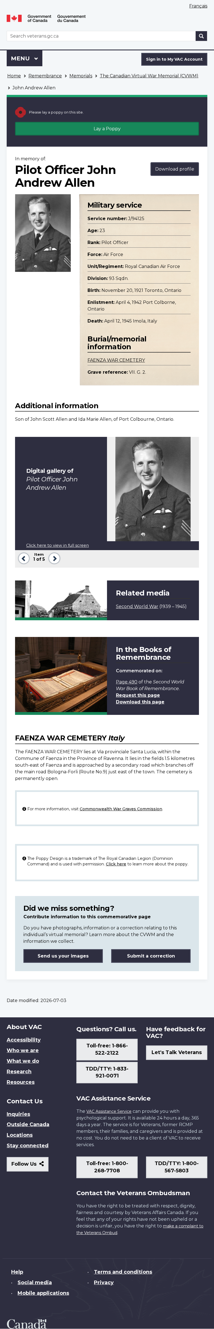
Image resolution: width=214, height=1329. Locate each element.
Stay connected (27, 1146)
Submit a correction (151, 956)
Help (17, 1272)
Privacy (104, 1282)
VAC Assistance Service (109, 1111)
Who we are (23, 1050)
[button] (22, 558)
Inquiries (18, 1114)
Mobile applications (43, 1293)
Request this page (138, 695)
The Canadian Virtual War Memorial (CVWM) (149, 75)
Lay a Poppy (107, 128)
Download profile (174, 169)
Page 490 (126, 682)
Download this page (140, 702)
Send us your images (63, 956)
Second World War (137, 606)
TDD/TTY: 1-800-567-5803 (177, 1167)
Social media (35, 1282)
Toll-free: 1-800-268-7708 (107, 1167)
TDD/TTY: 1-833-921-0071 (107, 1072)
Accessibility (24, 1040)
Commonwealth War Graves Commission (121, 808)
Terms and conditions (123, 1272)
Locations (20, 1135)
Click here (116, 864)
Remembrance (45, 75)
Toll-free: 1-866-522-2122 (107, 1049)
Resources (21, 1082)
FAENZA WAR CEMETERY (116, 360)
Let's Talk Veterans (177, 1052)
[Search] (201, 36)
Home (14, 75)
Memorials (80, 75)
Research (19, 1072)
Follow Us (29, 1166)
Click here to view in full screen (57, 545)
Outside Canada (28, 1124)
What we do (23, 1061)
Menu (21, 58)
